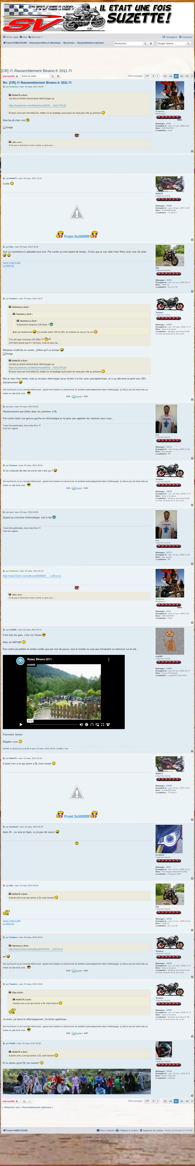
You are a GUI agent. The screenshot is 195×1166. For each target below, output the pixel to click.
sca (157, 435)
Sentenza (160, 111)
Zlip (157, 268)
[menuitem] (23, 37)
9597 (168, 867)
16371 (169, 447)
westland (160, 855)
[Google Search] (188, 43)
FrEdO (158, 1059)
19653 (169, 325)
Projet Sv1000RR (77, 236)
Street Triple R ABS (12, 263)
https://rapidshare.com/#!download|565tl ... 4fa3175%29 (37, 105)
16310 (169, 280)
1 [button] (157, 76)
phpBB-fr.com (103, 1141)
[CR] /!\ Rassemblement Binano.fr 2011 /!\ (36, 71)
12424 (169, 1071)
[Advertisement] (93, 57)
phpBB (89, 1137)
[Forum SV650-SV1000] (18, 17)
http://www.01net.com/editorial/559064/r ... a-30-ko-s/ (32, 575)
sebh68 (159, 656)
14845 (169, 668)
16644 (169, 206)
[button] (147, 76)
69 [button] (187, 76)
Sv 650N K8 (8, 266)
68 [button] (181, 76)
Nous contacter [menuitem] (107, 1130)
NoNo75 (159, 193)
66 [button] (170, 76)
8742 (168, 123)
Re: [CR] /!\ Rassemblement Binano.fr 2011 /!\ (37, 82)
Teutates (159, 312)
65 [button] (165, 76)
